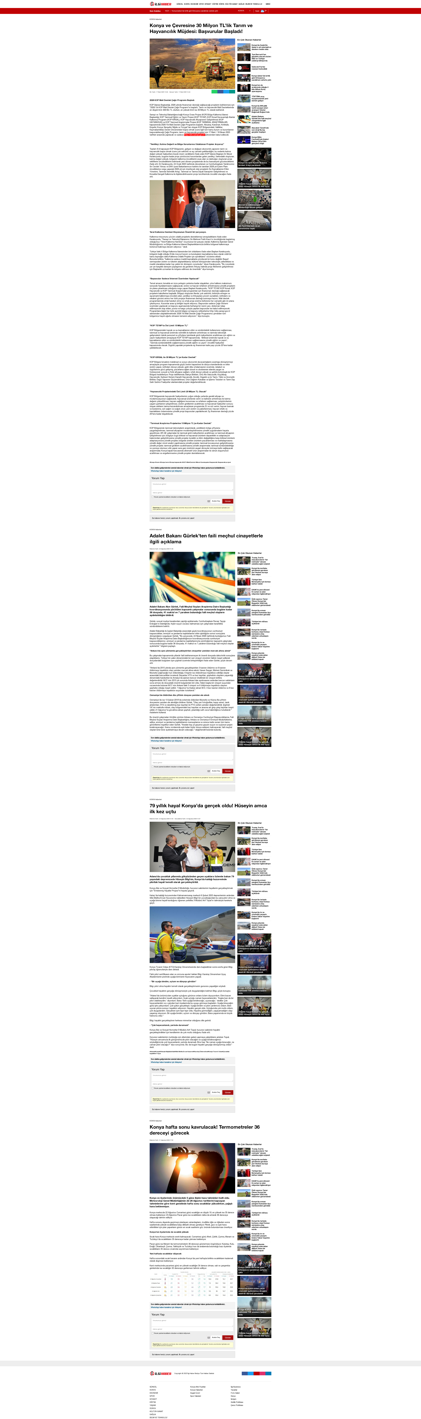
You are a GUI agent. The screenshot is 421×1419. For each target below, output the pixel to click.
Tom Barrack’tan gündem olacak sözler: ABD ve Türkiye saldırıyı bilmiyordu (193, 13)
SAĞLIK (241, 4)
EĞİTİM (215, 4)
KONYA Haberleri (156, 19)
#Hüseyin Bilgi (164, 1051)
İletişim (233, 1399)
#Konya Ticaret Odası (215, 1051)
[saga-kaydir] (163, 11)
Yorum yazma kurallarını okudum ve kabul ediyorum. (172, 497)
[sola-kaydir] (162, 11)
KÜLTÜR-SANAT (231, 4)
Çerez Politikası (237, 1405)
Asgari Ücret (195, 1393)
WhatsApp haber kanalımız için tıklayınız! (166, 471)
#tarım (157, 462)
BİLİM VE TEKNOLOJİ (253, 4)
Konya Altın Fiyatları (198, 1387)
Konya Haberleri (196, 1390)
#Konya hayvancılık (175, 462)
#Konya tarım (164, 462)
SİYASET (208, 4)
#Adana (152, 1051)
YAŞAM (153, 1405)
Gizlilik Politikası (237, 1402)
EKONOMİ (194, 4)
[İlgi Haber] (161, 7)
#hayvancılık (213, 462)
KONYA (187, 4)
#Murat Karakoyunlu (202, 462)
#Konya (152, 462)
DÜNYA (221, 4)
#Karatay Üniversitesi (200, 1051)
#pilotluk (172, 1051)
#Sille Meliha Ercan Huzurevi (184, 1051)
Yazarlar (234, 1390)
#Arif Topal (157, 1053)
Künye (233, 1396)
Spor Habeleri (195, 1396)
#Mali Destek (190, 462)
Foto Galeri (235, 1393)
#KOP (184, 462)
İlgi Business (236, 1387)
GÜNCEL (180, 4)
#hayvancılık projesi (224, 462)
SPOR (201, 4)
